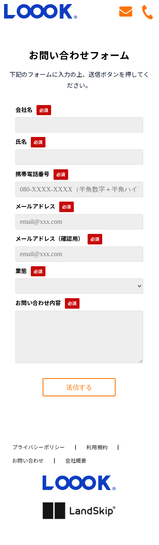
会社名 (23, 109)
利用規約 (96, 447)
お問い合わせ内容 (38, 303)
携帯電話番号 (32, 174)
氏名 (21, 141)
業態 (21, 271)
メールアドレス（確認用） (49, 238)
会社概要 (75, 460)
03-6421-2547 (150, 12)
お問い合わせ (126, 12)
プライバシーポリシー (38, 447)
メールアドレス (35, 206)
